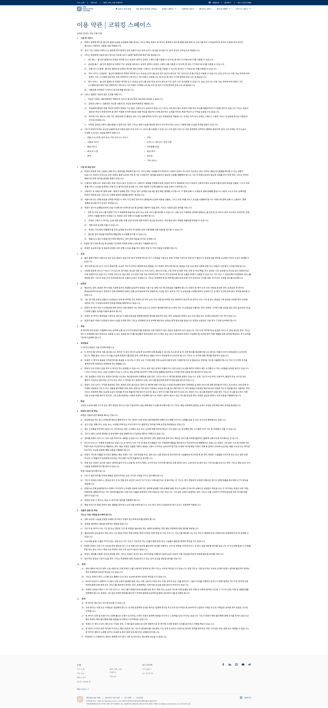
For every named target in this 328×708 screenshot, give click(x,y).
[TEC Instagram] (236, 664)
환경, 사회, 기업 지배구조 (112, 2)
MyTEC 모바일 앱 (83, 681)
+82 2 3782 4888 (244, 2)
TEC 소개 (80, 2)
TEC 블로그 (146, 669)
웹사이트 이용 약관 (112, 697)
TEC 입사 (80, 673)
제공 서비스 (82, 689)
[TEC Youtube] (243, 664)
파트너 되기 (81, 677)
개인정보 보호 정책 (93, 697)
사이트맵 (139, 697)
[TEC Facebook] (223, 664)
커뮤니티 (93, 2)
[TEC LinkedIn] (229, 664)
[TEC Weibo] (249, 664)
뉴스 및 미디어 (147, 673)
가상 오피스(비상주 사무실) (146, 9)
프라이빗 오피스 (188, 9)
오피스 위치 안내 (124, 9)
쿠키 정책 (127, 697)
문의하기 (227, 2)
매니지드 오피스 (205, 9)
